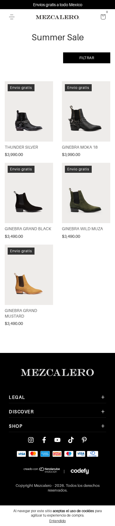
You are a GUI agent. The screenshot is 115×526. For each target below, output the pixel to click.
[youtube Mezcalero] (57, 440)
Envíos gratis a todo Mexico (57, 4)
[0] (102, 17)
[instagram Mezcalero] (31, 440)
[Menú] (13, 16)
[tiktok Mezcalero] (71, 440)
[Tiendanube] (42, 471)
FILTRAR (86, 57)
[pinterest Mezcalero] (84, 440)
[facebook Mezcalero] (44, 440)
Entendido (57, 521)
